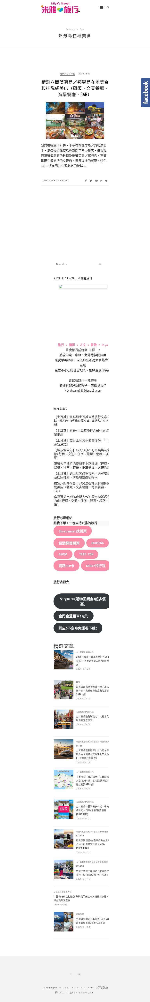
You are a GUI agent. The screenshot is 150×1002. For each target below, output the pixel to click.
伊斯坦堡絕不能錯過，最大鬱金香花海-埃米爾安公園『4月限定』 (93, 872)
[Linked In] (101, 180)
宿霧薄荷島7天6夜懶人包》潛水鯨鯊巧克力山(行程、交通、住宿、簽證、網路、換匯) (83, 500)
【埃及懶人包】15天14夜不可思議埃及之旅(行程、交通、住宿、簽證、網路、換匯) (82, 454)
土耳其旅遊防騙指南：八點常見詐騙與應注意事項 (93, 718)
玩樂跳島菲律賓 (67, 73)
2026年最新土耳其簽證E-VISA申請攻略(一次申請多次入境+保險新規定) (94, 660)
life (78, 682)
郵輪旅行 (80, 914)
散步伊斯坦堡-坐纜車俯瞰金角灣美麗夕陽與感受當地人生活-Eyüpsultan (93, 844)
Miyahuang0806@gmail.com (83, 390)
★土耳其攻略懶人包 (85, 652)
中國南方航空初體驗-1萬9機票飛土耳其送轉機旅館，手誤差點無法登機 (82, 898)
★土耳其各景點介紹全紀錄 (88, 741)
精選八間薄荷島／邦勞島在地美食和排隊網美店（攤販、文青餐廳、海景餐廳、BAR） (75, 88)
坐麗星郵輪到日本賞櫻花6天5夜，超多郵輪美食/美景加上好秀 (94, 920)
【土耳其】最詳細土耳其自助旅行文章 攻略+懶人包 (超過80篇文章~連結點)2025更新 (83, 420)
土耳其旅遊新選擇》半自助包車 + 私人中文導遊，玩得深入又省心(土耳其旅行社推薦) (93, 754)
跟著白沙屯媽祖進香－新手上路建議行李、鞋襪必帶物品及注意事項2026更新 (93, 690)
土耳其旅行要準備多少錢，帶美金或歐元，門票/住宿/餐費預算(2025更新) (93, 810)
